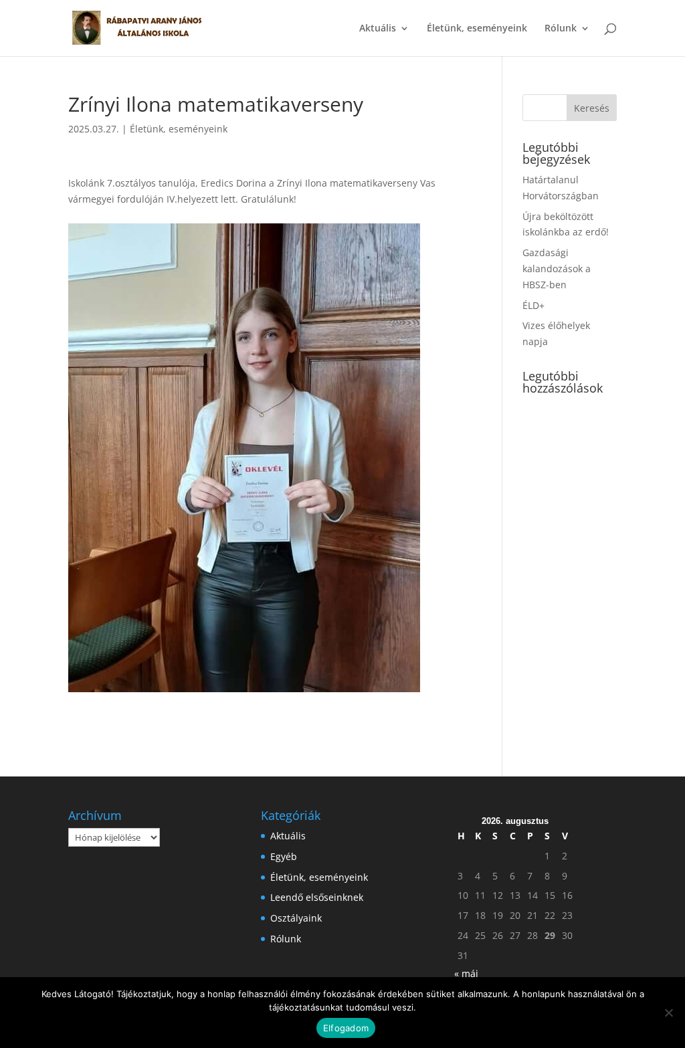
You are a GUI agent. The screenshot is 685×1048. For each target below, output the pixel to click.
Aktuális (377, 28)
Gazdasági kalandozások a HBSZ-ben (556, 268)
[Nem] (668, 1012)
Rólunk (561, 28)
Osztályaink (296, 918)
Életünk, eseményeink (477, 28)
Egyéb (283, 856)
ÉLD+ (533, 305)
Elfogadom (346, 1028)
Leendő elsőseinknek (316, 897)
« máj (466, 973)
